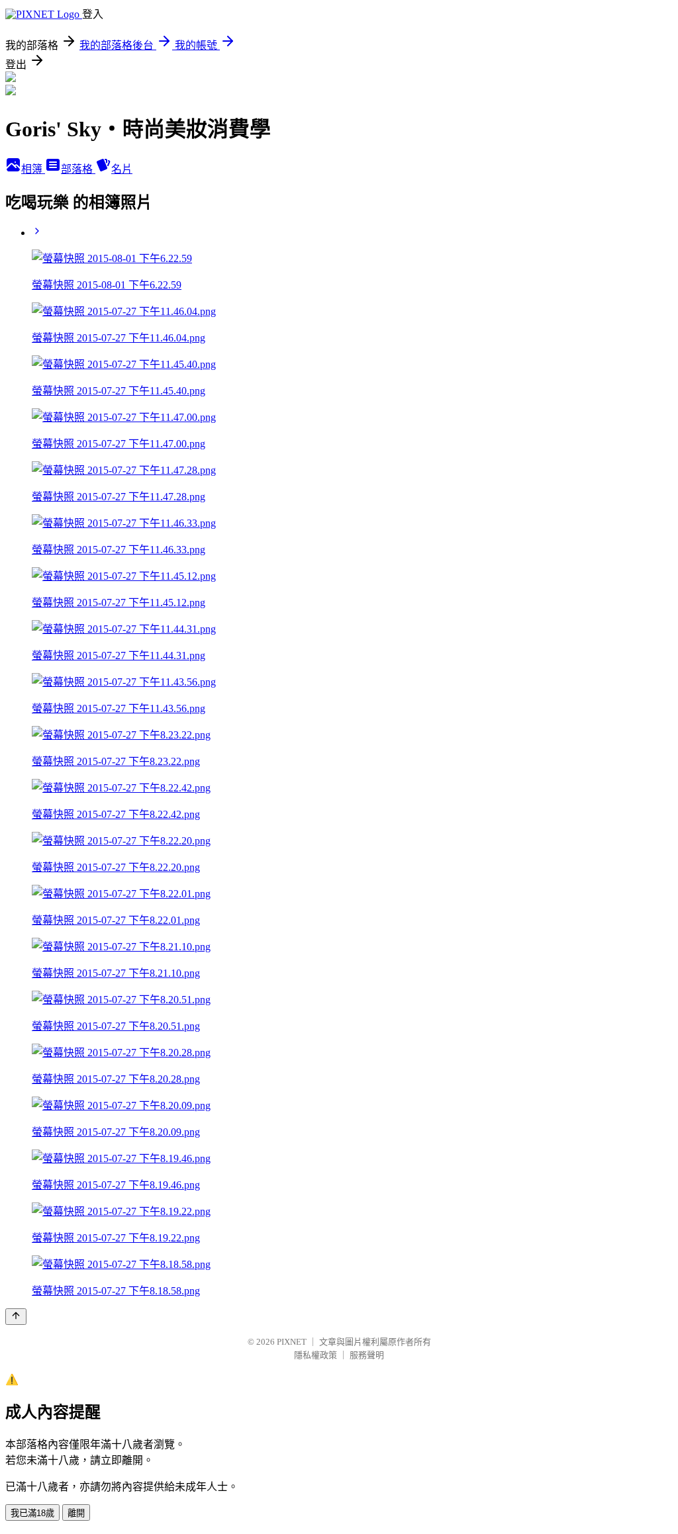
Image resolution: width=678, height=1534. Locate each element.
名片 (121, 169)
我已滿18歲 (32, 1513)
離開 (76, 1513)
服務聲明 (367, 1355)
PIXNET (292, 1342)
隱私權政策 (315, 1355)
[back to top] (15, 1316)
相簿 (33, 169)
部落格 (78, 169)
